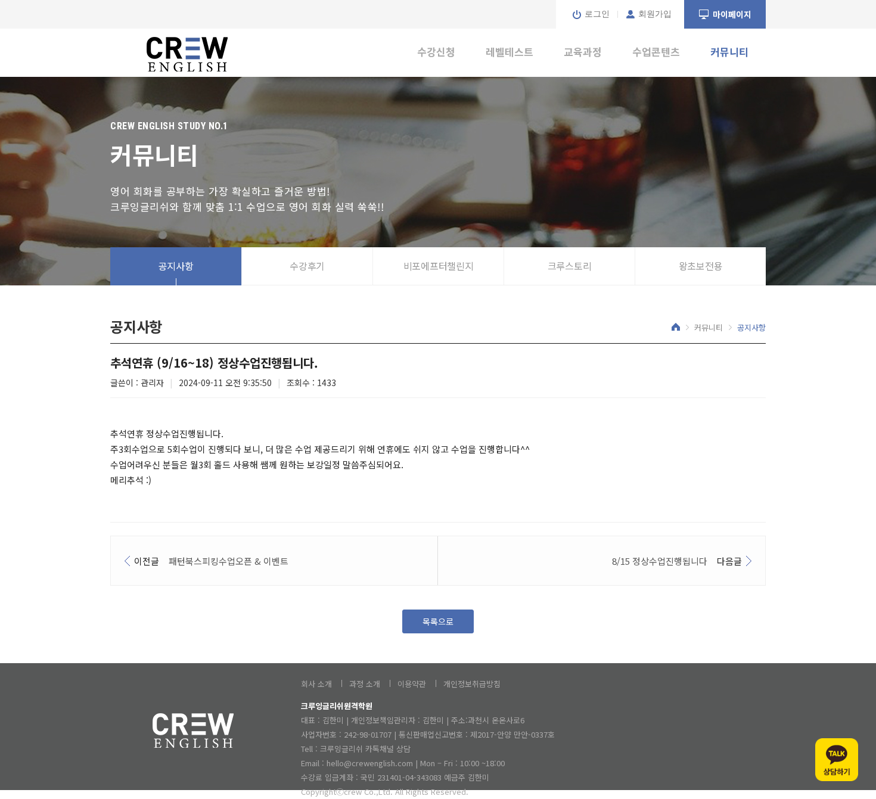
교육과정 (583, 51)
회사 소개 (316, 683)
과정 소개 (364, 683)
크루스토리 (570, 266)
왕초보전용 (701, 266)
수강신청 (436, 51)
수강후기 (307, 266)
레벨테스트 (509, 51)
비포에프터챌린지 (438, 266)
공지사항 (176, 266)
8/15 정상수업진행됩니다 (659, 561)
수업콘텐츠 (656, 51)
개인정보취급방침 (472, 683)
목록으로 (438, 621)
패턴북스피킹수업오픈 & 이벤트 (228, 561)
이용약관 (411, 683)
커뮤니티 (729, 51)
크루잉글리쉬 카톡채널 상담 (365, 748)
